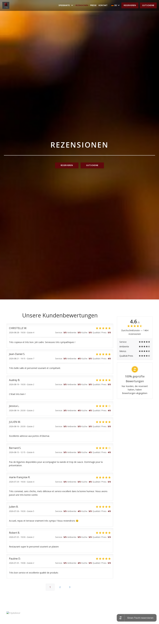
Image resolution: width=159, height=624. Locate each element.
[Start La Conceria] (5, 5)
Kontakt (103, 5)
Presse (93, 5)
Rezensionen (82, 5)
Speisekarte (64, 5)
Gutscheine (148, 5)
